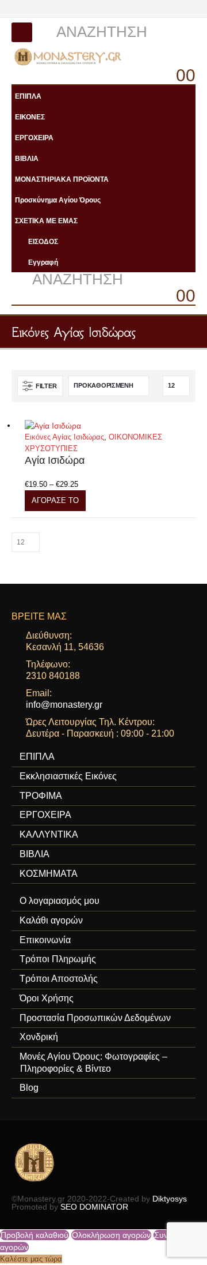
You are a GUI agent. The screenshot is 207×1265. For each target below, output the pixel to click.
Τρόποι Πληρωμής (58, 959)
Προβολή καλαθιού (34, 1235)
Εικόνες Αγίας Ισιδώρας (64, 437)
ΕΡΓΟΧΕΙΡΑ (34, 137)
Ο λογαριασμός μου (59, 901)
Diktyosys (169, 1198)
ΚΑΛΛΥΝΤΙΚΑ (49, 834)
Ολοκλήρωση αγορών (111, 1235)
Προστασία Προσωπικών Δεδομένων (95, 1018)
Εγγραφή (43, 262)
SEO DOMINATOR (94, 1206)
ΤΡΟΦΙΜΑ (41, 796)
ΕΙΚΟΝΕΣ (30, 117)
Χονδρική (39, 1037)
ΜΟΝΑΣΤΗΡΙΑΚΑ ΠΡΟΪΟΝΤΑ (62, 179)
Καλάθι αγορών (51, 920)
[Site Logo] (69, 57)
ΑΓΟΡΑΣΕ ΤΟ (55, 500)
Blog (29, 1088)
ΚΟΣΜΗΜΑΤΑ (49, 874)
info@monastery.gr (64, 705)
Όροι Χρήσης (47, 998)
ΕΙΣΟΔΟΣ (43, 241)
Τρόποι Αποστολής (59, 979)
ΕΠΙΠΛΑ (28, 96)
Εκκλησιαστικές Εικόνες (68, 776)
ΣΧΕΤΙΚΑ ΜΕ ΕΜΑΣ (46, 220)
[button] (22, 32)
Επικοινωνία (45, 940)
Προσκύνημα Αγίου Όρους (58, 200)
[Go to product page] (110, 425)
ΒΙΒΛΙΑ (27, 158)
